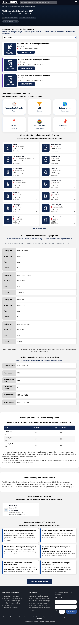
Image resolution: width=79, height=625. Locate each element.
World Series (28, 456)
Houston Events (6, 6)
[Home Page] (10, 2)
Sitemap (36, 621)
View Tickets (26, 52)
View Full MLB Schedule (39, 581)
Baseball (19, 6)
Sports (14, 6)
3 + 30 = (56, 612)
